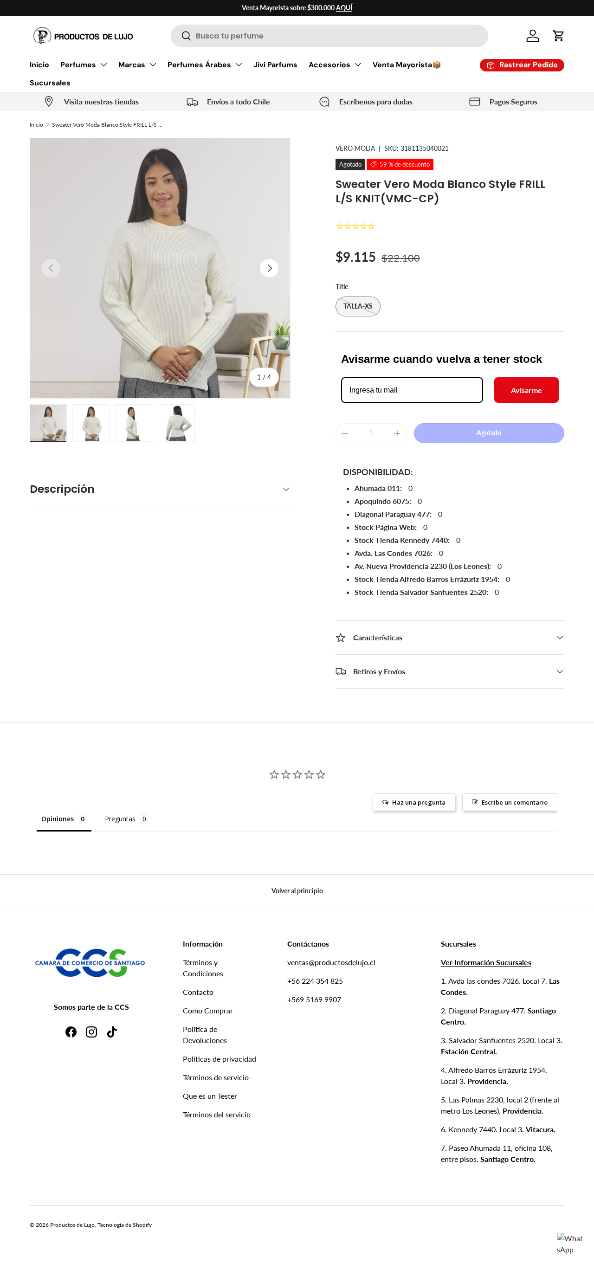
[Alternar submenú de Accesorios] (357, 64)
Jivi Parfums (275, 65)
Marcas (131, 65)
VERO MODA (355, 148)
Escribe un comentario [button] (515, 802)
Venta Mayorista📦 (407, 65)
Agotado (489, 433)
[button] (559, 36)
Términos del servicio (217, 1114)
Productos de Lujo (72, 1224)
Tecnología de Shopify (124, 1224)
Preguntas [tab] (120, 818)
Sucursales (50, 83)
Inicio (39, 65)
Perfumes (78, 65)
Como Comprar (208, 1010)
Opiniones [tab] (57, 818)
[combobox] (329, 36)
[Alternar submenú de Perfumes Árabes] (238, 64)
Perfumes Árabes (199, 65)
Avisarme (526, 390)
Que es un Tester (210, 1095)
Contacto (198, 991)
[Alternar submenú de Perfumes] (103, 64)
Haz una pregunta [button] (419, 802)
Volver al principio (297, 891)
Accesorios (329, 65)
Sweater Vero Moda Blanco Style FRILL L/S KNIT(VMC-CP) (107, 124)
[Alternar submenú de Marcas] (152, 64)
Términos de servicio (216, 1077)
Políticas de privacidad (219, 1058)
